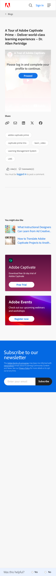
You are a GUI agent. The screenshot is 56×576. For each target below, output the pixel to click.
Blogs (10, 14)
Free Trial (22, 284)
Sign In (40, 5)
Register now (22, 319)
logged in (22, 174)
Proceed (28, 75)
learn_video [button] (40, 142)
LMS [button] (10, 158)
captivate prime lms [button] (17, 142)
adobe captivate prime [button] (18, 135)
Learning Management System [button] (22, 150)
